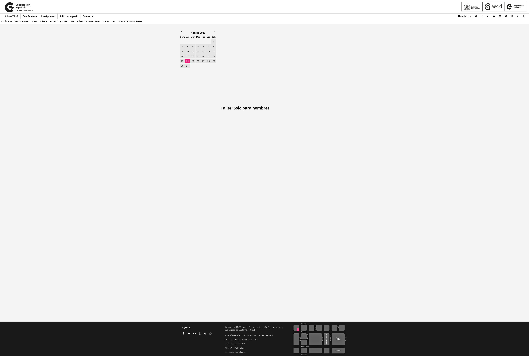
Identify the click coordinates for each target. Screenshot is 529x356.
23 (182, 61)
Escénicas (6, 21)
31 (187, 65)
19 (198, 56)
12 (198, 51)
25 (192, 61)
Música (44, 21)
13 (203, 51)
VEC (72, 21)
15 (214, 51)
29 (214, 61)
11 (192, 51)
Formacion (108, 21)
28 (208, 61)
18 (192, 56)
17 (187, 56)
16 (182, 56)
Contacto (88, 16)
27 (203, 61)
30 (182, 65)
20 (203, 56)
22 (214, 56)
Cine (34, 21)
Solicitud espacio (69, 16)
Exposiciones (22, 21)
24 (187, 61)
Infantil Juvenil (59, 21)
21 (208, 56)
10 (187, 51)
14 (208, 51)
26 (198, 61)
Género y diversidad (88, 21)
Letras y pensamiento (130, 21)
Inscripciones (48, 16)
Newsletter (464, 16)
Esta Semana (30, 16)
